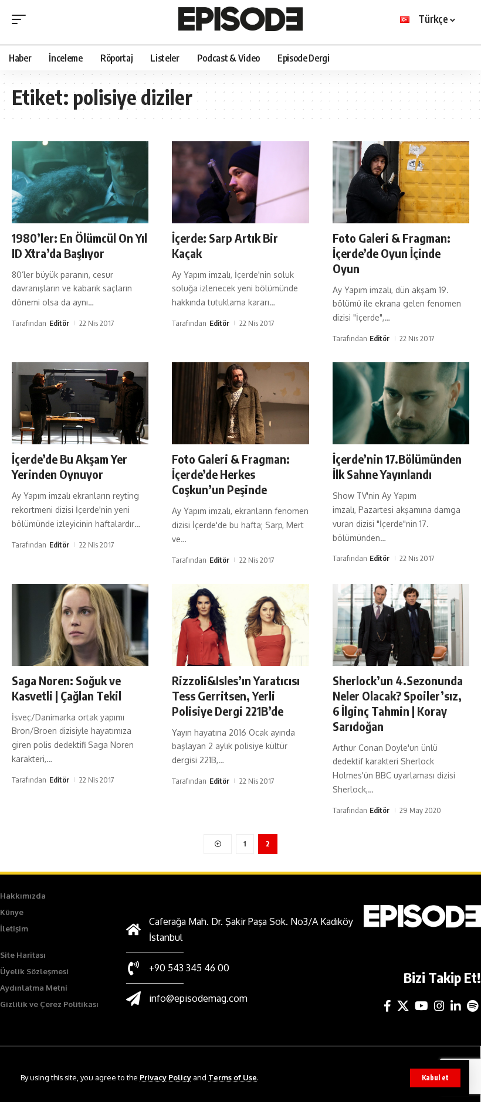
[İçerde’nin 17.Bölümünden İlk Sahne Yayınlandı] (401, 403)
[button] (435, 1078)
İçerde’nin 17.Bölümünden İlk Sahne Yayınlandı (397, 466)
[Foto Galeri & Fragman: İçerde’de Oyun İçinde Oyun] (401, 182)
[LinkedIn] (456, 1006)
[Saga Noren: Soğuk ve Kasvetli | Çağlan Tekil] (80, 625)
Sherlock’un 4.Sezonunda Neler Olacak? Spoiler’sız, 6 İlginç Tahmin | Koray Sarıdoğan (398, 703)
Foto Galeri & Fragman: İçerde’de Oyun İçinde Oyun (391, 253)
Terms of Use (232, 1077)
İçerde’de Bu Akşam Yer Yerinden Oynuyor (69, 466)
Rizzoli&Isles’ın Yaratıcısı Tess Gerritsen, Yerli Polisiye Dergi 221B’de (236, 695)
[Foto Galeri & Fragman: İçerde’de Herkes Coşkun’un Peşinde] (240, 403)
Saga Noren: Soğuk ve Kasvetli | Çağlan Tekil (66, 688)
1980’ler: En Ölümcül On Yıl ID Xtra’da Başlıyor (79, 245)
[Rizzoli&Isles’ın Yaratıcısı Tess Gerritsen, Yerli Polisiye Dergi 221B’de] (240, 625)
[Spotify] (472, 1006)
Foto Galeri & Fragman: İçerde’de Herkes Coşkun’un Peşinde (231, 473)
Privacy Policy (165, 1077)
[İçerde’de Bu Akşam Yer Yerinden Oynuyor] (80, 403)
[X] (403, 1006)
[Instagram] (439, 1006)
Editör (59, 323)
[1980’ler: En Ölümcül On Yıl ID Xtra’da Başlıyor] (80, 182)
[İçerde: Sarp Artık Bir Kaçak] (240, 182)
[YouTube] (421, 1006)
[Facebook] (387, 1006)
